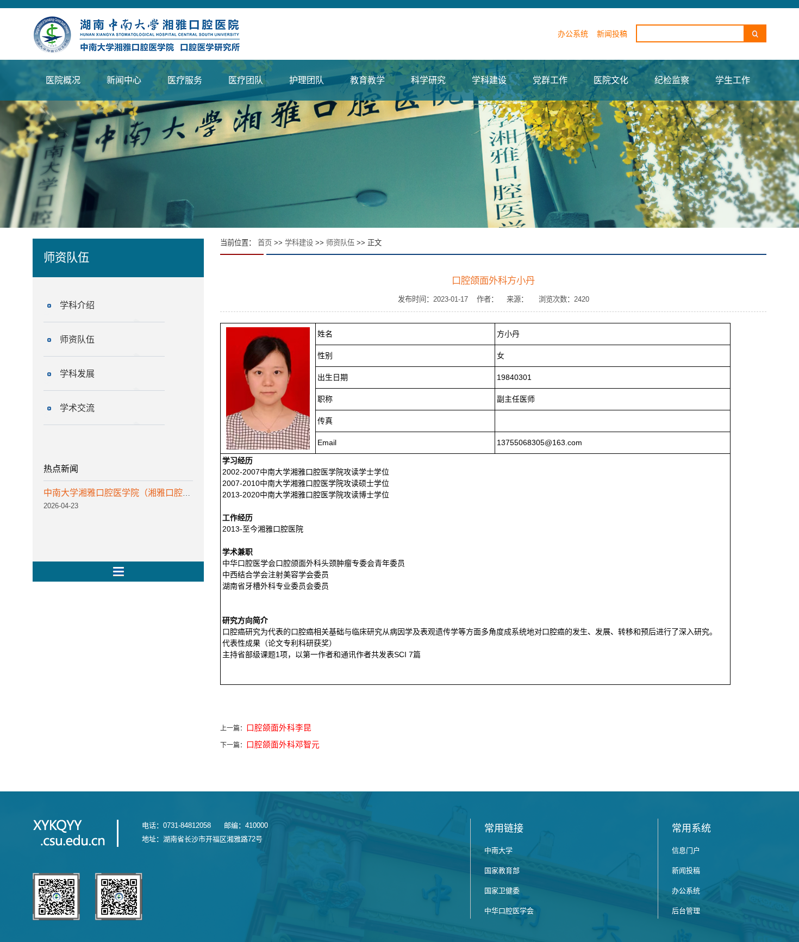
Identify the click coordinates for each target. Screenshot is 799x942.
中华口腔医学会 (509, 911)
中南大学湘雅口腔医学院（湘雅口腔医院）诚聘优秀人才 (152, 492)
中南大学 (498, 850)
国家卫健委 (502, 891)
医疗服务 (184, 80)
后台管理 (686, 911)
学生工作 (732, 80)
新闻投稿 (612, 33)
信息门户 (686, 850)
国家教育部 (502, 870)
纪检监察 (671, 80)
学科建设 (489, 80)
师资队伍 (77, 339)
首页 (265, 243)
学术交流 (77, 408)
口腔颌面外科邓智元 (283, 744)
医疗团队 (245, 80)
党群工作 (550, 80)
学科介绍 (77, 305)
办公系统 (573, 33)
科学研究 (428, 80)
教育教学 (367, 80)
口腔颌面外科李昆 (278, 727)
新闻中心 (124, 80)
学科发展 (77, 373)
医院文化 (611, 80)
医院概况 (63, 80)
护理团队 (306, 80)
